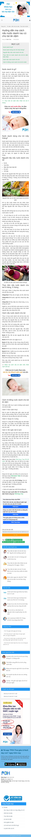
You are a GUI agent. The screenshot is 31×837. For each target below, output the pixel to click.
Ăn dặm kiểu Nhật (20, 541)
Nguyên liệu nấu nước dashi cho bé (13, 52)
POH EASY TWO (15, 476)
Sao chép (14, 534)
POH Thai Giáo (15, 522)
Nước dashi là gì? (8, 47)
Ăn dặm (9, 26)
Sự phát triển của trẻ (9, 828)
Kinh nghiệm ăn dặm (9, 822)
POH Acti (15, 506)
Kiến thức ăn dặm (15, 26)
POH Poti (15, 514)
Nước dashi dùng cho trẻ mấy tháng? (14, 50)
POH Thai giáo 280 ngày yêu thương (12, 631)
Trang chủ (3, 26)
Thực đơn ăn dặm (24, 26)
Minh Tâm (9, 39)
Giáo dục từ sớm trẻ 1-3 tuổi (10, 696)
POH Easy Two (19, 494)
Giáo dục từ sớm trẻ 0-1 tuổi (10, 693)
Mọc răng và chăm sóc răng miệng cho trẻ (14, 810)
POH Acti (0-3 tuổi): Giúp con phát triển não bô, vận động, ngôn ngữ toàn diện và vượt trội (14, 639)
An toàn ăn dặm (8, 819)
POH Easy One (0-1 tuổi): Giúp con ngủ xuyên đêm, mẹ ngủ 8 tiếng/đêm (14, 634)
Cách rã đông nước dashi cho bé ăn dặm (15, 62)
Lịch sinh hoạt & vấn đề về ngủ (11, 825)
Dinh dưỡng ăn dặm (8, 541)
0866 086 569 (10, 777)
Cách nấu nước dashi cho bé (11, 59)
